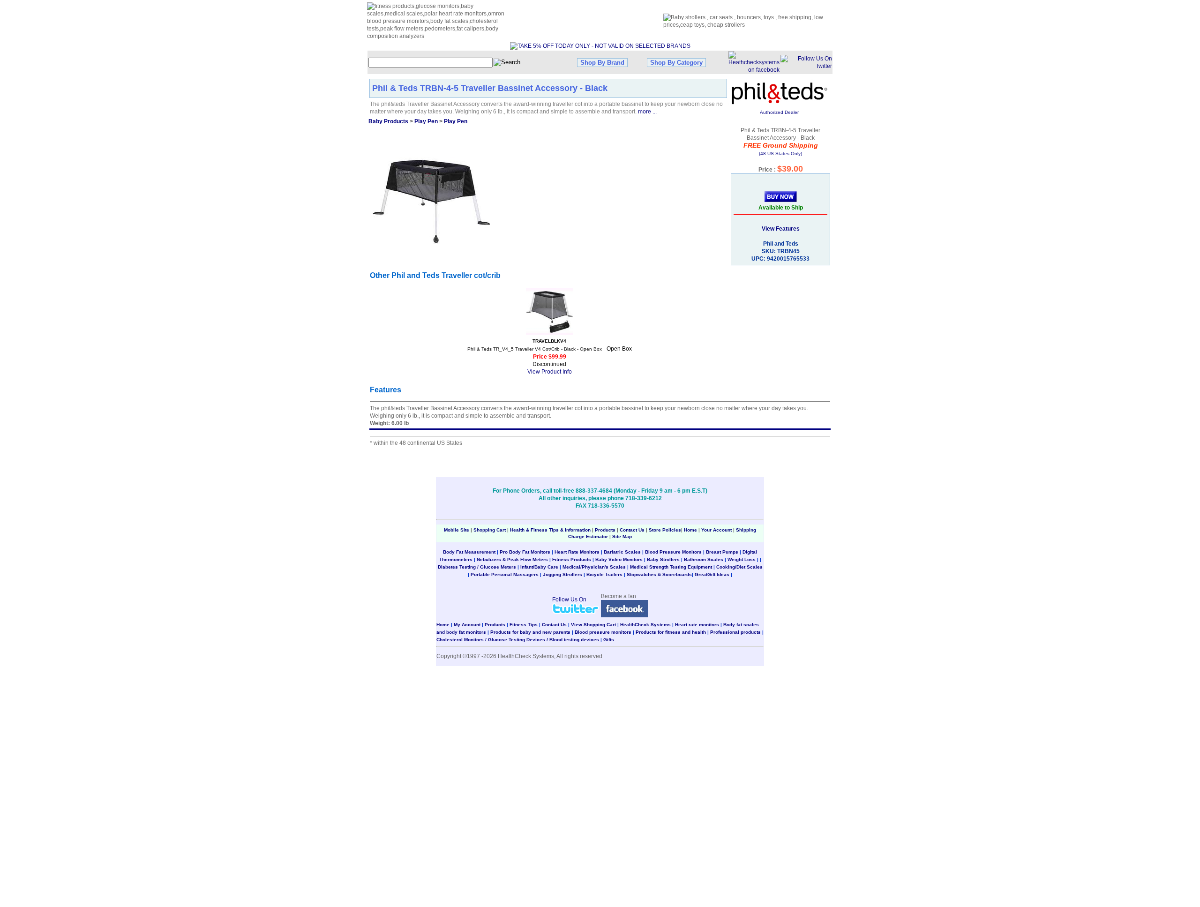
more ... (647, 111)
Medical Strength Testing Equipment (671, 567)
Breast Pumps (722, 552)
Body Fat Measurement (469, 552)
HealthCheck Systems (645, 624)
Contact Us (632, 529)
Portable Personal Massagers (505, 574)
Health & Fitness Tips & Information (550, 529)
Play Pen (426, 121)
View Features (781, 228)
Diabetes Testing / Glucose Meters (477, 567)
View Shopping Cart (593, 624)
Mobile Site (456, 529)
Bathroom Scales (703, 559)
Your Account (716, 529)
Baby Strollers (663, 559)
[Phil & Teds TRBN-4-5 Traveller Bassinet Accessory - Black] (431, 201)
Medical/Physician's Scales (594, 567)
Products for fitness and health (671, 632)
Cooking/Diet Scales (739, 567)
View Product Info (549, 371)
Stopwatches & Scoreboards (659, 574)
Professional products (735, 632)
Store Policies (665, 529)
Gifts (608, 639)
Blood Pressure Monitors (673, 552)
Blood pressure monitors (603, 632)
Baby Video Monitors (619, 559)
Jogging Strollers (562, 574)
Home (691, 529)
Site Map (622, 536)
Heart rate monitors (697, 624)
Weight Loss (742, 559)
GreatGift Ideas (712, 574)
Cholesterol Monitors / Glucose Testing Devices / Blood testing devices (517, 639)
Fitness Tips (524, 624)
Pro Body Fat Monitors (525, 552)
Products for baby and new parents (530, 632)
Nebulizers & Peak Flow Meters (512, 559)
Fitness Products (571, 559)
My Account (467, 624)
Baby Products (388, 121)
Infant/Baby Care (539, 567)
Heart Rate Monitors (577, 552)
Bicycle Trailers (604, 574)
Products (605, 529)
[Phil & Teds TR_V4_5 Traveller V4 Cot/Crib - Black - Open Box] (549, 311)
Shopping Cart (489, 529)
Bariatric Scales (622, 552)
